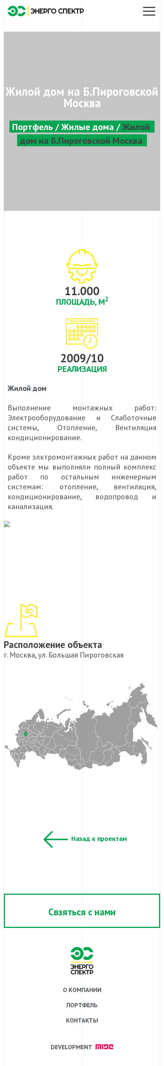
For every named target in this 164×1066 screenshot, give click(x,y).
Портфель (32, 126)
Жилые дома (87, 126)
